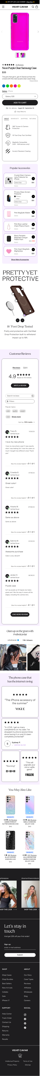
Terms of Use (27, 1061)
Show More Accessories (20, 260)
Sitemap (28, 1065)
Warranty (15, 118)
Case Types (28, 979)
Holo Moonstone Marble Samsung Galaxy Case (29, 859)
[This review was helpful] (28, 463)
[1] (16, 300)
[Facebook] (31, 1019)
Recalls (5, 1039)
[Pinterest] (31, 1023)
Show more (16, 417)
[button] (9, 180)
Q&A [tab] (25, 368)
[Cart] (37, 6)
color (8, 411)
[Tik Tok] (31, 1028)
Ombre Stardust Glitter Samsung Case (10, 823)
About (6, 118)
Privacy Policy (12, 1065)
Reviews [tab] (16, 368)
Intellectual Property (12, 1061)
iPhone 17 (5, 1000)
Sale (4, 996)
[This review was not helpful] (32, 463)
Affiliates (27, 988)
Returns (32, 118)
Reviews (27, 983)
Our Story (28, 975)
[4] (13, 293)
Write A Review (20, 385)
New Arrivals (7, 988)
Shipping (24, 118)
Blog (26, 996)
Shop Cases (7, 975)
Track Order (7, 1018)
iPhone (10, 91)
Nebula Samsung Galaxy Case (29, 823)
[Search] (33, 7)
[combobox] (26, 422)
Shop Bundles (7, 979)
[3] (30, 311)
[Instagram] (31, 1015)
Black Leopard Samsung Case (10, 858)
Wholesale (28, 992)
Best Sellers (7, 983)
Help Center (7, 1014)
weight (22, 411)
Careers (27, 1000)
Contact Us (6, 1022)
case (8, 417)
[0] (24, 315)
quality (15, 411)
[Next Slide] (38, 32)
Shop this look (18, 909)
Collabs (5, 992)
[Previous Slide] (1, 32)
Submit (20, 955)
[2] (22, 289)
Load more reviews (20, 614)
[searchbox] (18, 396)
